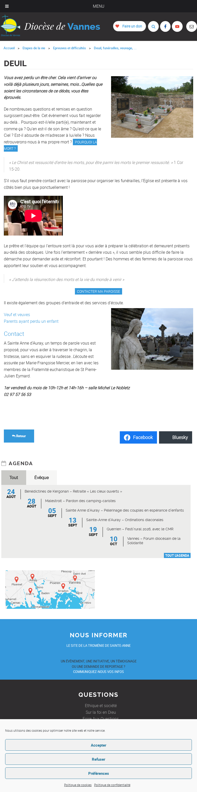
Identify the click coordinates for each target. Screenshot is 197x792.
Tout (13, 477)
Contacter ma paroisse (98, 291)
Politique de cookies (78, 785)
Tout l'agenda (177, 555)
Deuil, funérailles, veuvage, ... (115, 48)
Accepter (98, 745)
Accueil (9, 48)
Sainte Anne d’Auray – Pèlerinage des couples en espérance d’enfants (125, 510)
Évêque (41, 477)
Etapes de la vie (34, 48)
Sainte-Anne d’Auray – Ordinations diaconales (124, 520)
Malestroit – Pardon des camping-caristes (80, 501)
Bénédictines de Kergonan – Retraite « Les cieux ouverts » (73, 491)
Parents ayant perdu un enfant (31, 321)
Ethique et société (101, 705)
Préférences (98, 773)
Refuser (98, 759)
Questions (98, 694)
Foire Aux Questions (101, 718)
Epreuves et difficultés (69, 48)
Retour (20, 436)
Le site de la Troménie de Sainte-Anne (98, 645)
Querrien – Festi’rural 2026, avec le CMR (140, 529)
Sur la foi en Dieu (101, 712)
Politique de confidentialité (112, 785)
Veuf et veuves (17, 314)
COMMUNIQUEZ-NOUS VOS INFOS (98, 671)
